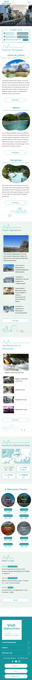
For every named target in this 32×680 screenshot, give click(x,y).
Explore (5, 648)
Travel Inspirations (9, 642)
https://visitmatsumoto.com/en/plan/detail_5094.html (16, 363)
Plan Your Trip (7, 653)
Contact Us (15, 676)
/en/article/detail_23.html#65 (24, 534)
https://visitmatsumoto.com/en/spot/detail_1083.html (16, 390)
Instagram (19, 661)
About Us (15, 666)
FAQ (15, 671)
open (16, 36)
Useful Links (24, 658)
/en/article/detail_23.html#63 (8, 534)
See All (15, 600)
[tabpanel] (16, 15)
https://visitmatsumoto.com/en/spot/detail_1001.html (16, 409)
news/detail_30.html (16, 570)
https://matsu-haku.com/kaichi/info (16, 33)
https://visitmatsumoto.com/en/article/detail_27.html (16, 280)
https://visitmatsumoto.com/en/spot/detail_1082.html (16, 400)
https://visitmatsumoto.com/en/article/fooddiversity (16, 295)
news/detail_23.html (16, 590)
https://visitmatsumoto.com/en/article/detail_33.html (16, 268)
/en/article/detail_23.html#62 (24, 506)
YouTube (16, 661)
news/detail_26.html (16, 580)
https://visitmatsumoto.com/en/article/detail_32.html (16, 309)
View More (16, 15)
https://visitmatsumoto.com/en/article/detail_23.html (16, 248)
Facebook (13, 661)
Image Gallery (11, 658)
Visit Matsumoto (8, 2)
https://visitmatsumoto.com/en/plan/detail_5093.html (16, 380)
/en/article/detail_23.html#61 (8, 506)
